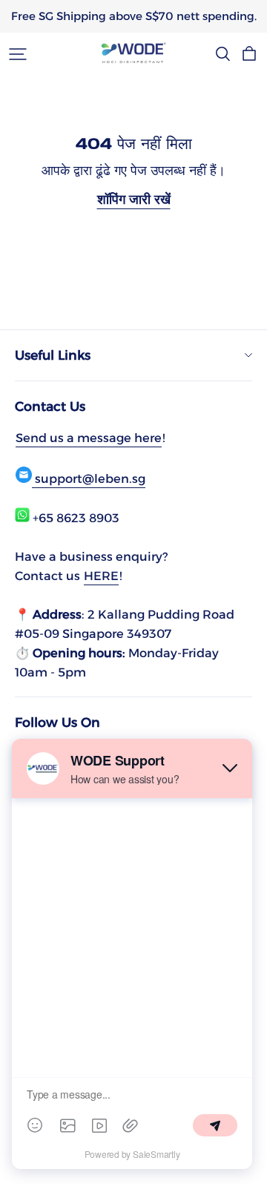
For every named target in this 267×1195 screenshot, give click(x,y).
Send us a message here (89, 437)
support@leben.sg (88, 478)
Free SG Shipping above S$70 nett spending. (134, 16)
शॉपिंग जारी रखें (134, 199)
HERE (101, 575)
